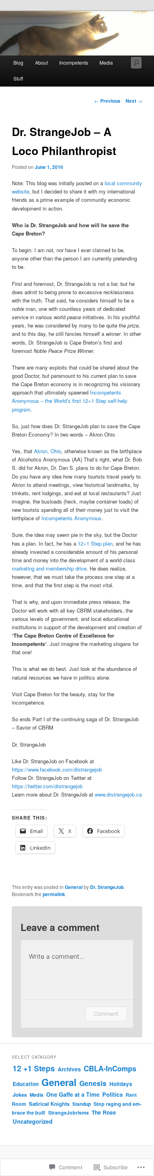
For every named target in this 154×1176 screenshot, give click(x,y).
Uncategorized (33, 1121)
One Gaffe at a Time (73, 1094)
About (41, 62)
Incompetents (73, 62)
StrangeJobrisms (68, 1112)
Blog (18, 62)
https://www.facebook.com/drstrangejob (57, 769)
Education (26, 1084)
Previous (107, 100)
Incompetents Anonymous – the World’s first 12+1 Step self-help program (69, 401)
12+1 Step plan (95, 543)
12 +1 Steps (34, 1068)
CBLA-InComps (110, 1068)
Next (134, 100)
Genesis (93, 1083)
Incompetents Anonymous (71, 518)
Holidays (120, 1084)
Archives (69, 1069)
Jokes (20, 1094)
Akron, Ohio (47, 451)
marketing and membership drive (49, 568)
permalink (54, 894)
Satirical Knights (49, 1103)
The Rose (104, 1112)
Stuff (18, 78)
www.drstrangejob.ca (118, 794)
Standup (81, 1103)
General (74, 887)
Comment (106, 1013)
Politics (112, 1094)
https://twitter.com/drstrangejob (47, 786)
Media (36, 1094)
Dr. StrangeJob (107, 887)
